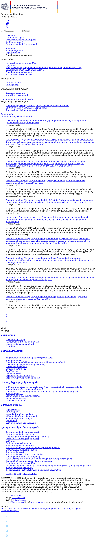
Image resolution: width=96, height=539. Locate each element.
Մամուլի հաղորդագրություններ (21, 63)
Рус (7, 25)
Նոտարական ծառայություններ (21, 450)
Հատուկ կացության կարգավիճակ (23, 457)
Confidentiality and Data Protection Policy (21, 474)
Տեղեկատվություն (15, 42)
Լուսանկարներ (13, 83)
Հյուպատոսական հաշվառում (20, 434)
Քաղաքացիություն (15, 452)
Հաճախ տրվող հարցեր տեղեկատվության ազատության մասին (37, 106)
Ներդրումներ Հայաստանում (20, 344)
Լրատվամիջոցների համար (19, 414)
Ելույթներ (10, 65)
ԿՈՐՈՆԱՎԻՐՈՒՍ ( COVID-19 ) (19, 74)
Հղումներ (10, 346)
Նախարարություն (15, 38)
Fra (7, 27)
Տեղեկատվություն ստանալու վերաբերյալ (26, 108)
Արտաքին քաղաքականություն (21, 40)
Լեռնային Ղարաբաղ (16, 398)
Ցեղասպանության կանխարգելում (23, 396)
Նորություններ (13, 53)
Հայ (7, 21)
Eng (7, 23)
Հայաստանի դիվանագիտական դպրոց (25, 364)
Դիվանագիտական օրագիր (19, 72)
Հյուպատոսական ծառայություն (21, 44)
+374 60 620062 (18, 498)
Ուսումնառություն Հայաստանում (22, 342)
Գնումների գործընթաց (17, 367)
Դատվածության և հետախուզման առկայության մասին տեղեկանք (39, 459)
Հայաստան (11, 35)
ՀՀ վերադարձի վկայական (19, 443)
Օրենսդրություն (13, 373)
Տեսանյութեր (12, 85)
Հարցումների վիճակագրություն (21, 110)
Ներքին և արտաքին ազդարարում (23, 378)
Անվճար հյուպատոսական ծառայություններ (27, 437)
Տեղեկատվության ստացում (19, 418)
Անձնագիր (11, 441)
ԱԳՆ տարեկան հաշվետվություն (17, 99)
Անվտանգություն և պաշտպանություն (25, 389)
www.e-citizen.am (37, 502)
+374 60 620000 (17, 495)
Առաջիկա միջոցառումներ (18, 95)
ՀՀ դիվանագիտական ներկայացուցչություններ (29, 358)
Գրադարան (7, 114)
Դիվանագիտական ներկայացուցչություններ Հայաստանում (35, 362)
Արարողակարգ (13, 360)
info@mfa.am (20, 500)
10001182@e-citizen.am (15, 502)
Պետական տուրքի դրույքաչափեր (22, 439)
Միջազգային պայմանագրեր (20, 376)
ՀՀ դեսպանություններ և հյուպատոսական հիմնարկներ (33, 470)
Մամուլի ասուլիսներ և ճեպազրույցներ (25, 70)
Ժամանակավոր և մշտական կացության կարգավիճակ (33, 448)
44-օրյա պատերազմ (15, 400)
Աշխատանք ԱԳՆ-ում (16, 369)
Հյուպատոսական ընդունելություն (22, 432)
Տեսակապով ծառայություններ (21, 463)
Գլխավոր (10, 48)
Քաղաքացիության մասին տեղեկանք (24, 454)
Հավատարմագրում (15, 93)
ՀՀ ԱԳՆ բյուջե (12, 371)
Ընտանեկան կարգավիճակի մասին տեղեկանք (29, 461)
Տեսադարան (12, 412)
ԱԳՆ (8, 356)
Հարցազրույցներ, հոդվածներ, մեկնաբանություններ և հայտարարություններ (43, 68)
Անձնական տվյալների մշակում (16, 116)
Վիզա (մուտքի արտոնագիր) (19, 445)
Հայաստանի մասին (15, 340)
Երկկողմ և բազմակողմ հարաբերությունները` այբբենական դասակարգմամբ (44, 387)
